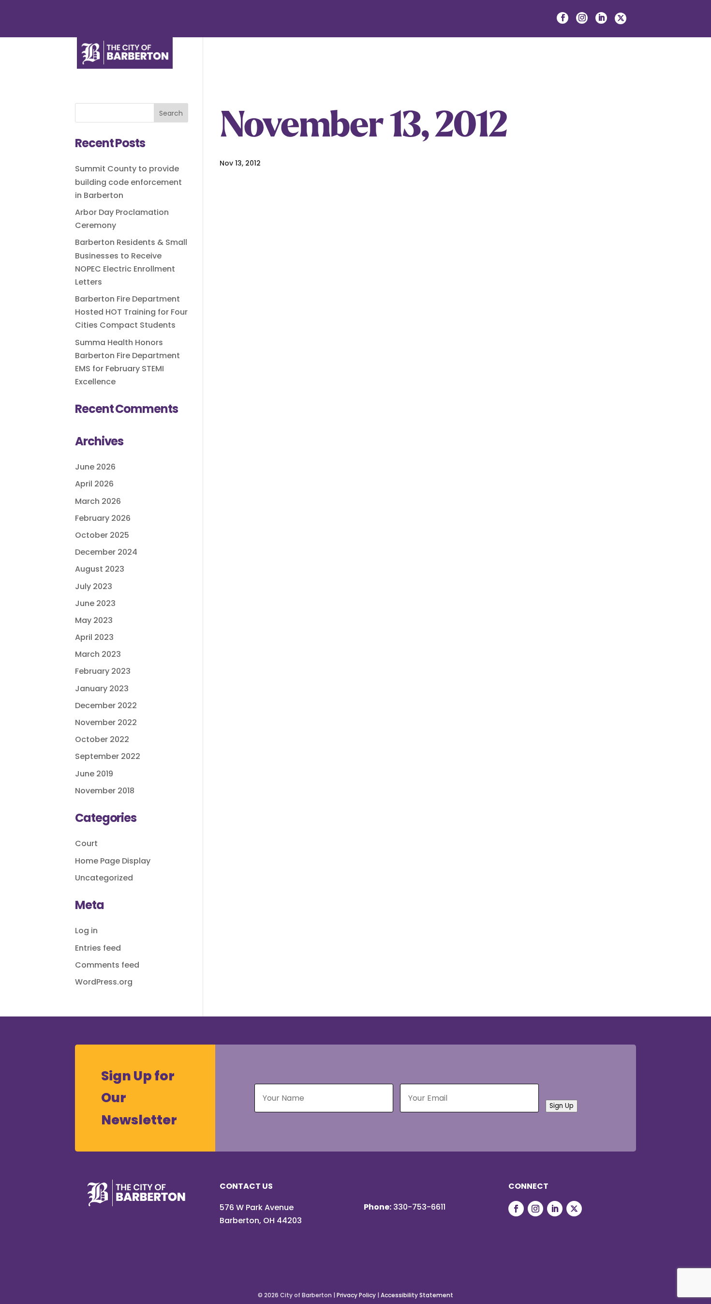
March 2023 (98, 654)
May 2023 (94, 620)
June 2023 (95, 603)
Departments (523, 66)
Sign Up (561, 1105)
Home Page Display (112, 860)
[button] (629, 67)
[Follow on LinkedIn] (555, 1208)
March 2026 (98, 501)
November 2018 (104, 790)
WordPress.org (104, 981)
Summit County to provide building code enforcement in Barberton (128, 181)
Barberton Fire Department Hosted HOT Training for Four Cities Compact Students (131, 312)
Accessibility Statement (417, 1295)
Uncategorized (104, 877)
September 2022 (107, 756)
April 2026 (94, 483)
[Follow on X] (574, 1208)
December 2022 (106, 705)
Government (449, 66)
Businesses (379, 66)
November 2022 (106, 722)
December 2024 (106, 552)
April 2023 (94, 637)
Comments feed (107, 964)
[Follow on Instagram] (535, 1208)
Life (266, 66)
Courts (586, 66)
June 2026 (95, 466)
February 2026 (103, 518)
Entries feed (98, 948)
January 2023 (102, 688)
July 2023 (93, 586)
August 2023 (99, 569)
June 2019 (94, 773)
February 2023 (103, 671)
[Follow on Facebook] (516, 1208)
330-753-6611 (419, 1207)
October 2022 (102, 739)
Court (86, 843)
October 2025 (102, 535)
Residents (315, 66)
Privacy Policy (356, 1295)
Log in (86, 930)
